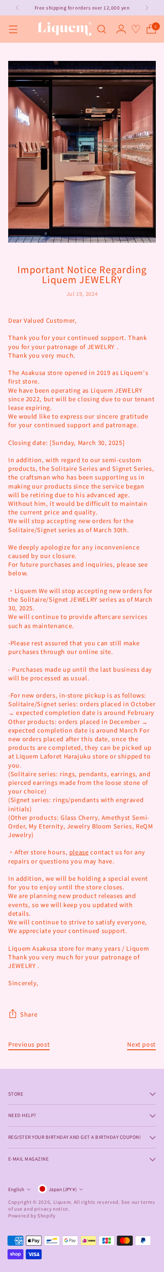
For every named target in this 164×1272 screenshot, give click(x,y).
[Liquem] (64, 29)
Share (28, 1014)
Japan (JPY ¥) (63, 1189)
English (16, 1189)
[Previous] (17, 7)
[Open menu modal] (13, 29)
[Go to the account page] (121, 29)
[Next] (147, 7)
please (79, 852)
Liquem (62, 1201)
